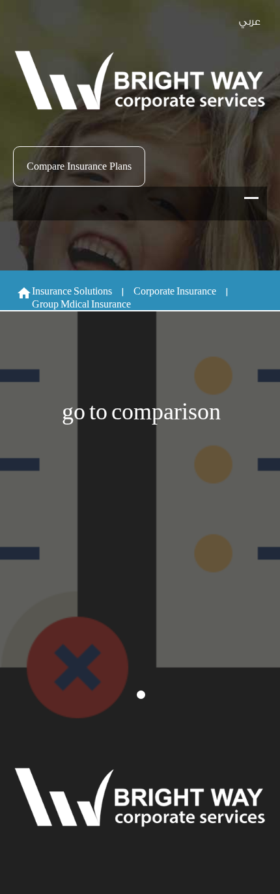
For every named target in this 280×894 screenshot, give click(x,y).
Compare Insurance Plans (79, 166)
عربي (249, 21)
